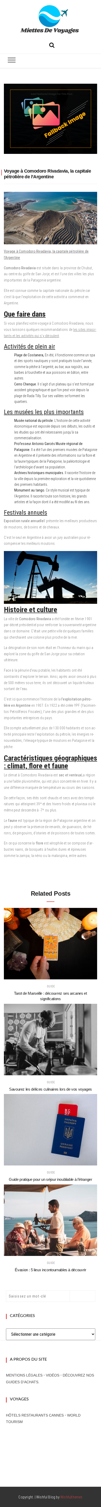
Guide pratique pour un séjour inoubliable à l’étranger (50, 1179)
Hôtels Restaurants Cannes (35, 1415)
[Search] (51, 44)
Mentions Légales (24, 1375)
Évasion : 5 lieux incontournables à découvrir (50, 1270)
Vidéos (52, 1375)
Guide (51, 986)
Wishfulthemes (71, 1497)
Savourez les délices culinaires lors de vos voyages (50, 1089)
